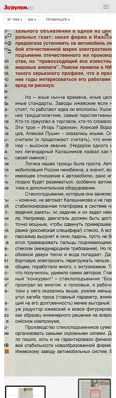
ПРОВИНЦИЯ (57, 19)
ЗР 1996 (13, 19)
